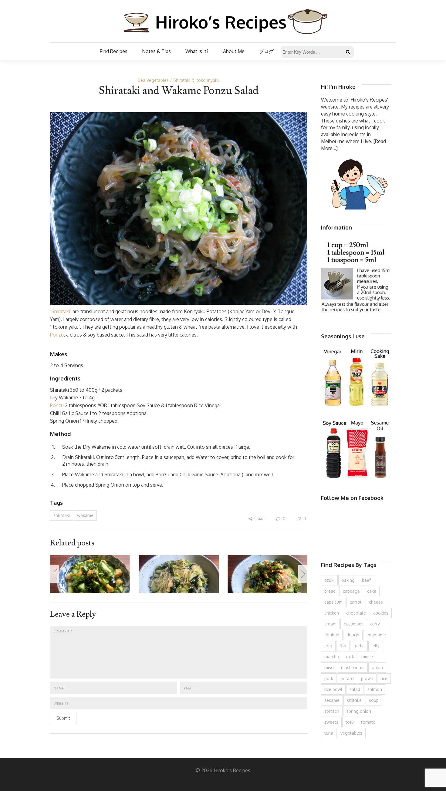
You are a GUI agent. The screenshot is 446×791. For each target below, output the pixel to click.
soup (374, 700)
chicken (331, 612)
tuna (328, 733)
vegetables (351, 733)
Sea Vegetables (153, 80)
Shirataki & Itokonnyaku (196, 80)
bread (330, 591)
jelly (376, 645)
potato (347, 678)
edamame (376, 634)
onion (377, 667)
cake (371, 591)
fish (343, 645)
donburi (331, 634)
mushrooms (352, 667)
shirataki (61, 515)
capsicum (333, 602)
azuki (329, 580)
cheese (376, 602)
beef (366, 580)
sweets (331, 722)
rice (383, 678)
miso (329, 667)
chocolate (356, 612)
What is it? (196, 51)
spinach (331, 711)
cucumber (353, 623)
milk (350, 656)
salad (355, 689)
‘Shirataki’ (60, 311)
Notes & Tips (156, 51)
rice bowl (333, 689)
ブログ (266, 51)
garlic (358, 645)
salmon (374, 689)
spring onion (358, 711)
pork (328, 678)
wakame (85, 515)
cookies (380, 612)
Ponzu (57, 335)
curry (375, 623)
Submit (63, 718)
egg (328, 645)
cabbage (351, 591)
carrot (356, 602)
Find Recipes (113, 51)
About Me (234, 51)
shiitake (354, 700)
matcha (331, 656)
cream (330, 623)
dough (352, 634)
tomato (368, 722)
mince (367, 656)
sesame (332, 700)
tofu (350, 722)
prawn (367, 678)
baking (348, 580)
